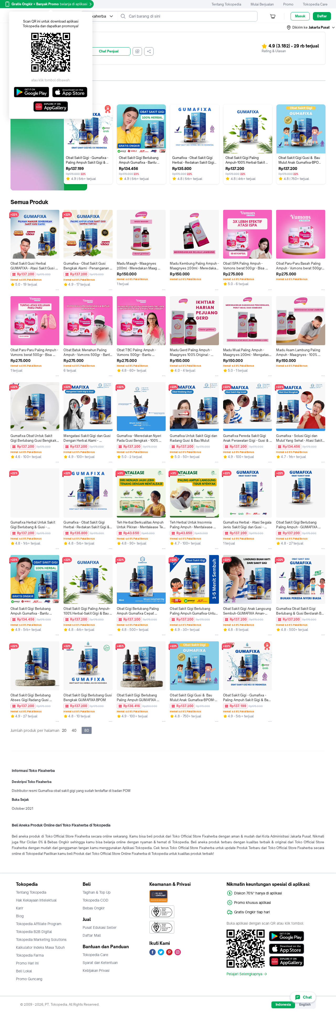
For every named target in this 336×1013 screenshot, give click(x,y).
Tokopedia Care (315, 4)
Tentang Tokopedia (226, 4)
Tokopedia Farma (30, 955)
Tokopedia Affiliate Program (38, 924)
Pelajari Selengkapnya (244, 974)
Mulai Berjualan (262, 4)
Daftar (322, 16)
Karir (19, 908)
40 (74, 730)
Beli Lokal (24, 971)
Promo (288, 4)
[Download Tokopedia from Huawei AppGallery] (286, 961)
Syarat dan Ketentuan (100, 963)
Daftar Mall (92, 935)
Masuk (300, 16)
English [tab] (305, 1004)
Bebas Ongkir (94, 908)
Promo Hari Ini (27, 963)
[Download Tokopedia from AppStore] (286, 948)
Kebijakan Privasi (96, 970)
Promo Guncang (29, 979)
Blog (20, 916)
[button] (311, 27)
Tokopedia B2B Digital (34, 932)
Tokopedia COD (95, 900)
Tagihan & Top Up (97, 892)
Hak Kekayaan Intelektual (36, 900)
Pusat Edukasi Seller (100, 927)
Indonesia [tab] (283, 1004)
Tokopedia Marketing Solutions (41, 939)
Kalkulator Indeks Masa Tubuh (40, 947)
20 (64, 730)
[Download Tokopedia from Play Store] (286, 936)
